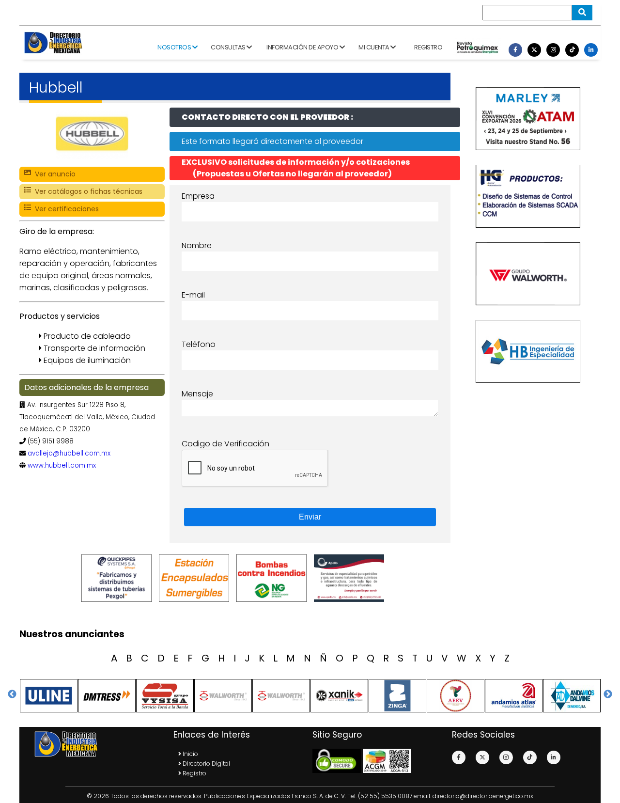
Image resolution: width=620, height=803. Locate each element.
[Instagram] (553, 50)
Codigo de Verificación (225, 443)
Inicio (189, 754)
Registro (428, 47)
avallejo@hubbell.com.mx (69, 453)
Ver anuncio (53, 174)
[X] (534, 50)
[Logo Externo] (118, 578)
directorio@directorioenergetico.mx (483, 796)
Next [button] (608, 694)
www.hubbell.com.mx (62, 465)
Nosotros (174, 47)
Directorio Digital (205, 763)
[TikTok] (572, 50)
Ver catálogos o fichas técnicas (86, 191)
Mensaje (197, 393)
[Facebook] (515, 50)
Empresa (198, 196)
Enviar (310, 517)
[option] (118, 578)
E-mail (193, 294)
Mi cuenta (374, 47)
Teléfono (199, 344)
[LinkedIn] (591, 50)
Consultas (229, 47)
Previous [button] (12, 694)
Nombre (197, 245)
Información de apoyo (303, 47)
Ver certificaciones (65, 209)
